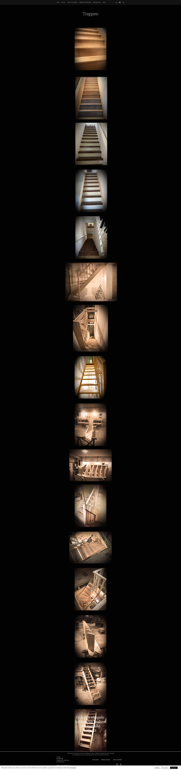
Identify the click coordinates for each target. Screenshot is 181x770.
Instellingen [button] (157, 767)
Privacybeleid (73, 767)
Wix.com (68, 765)
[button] (123, 2)
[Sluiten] (179, 768)
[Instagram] (117, 764)
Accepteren (173, 767)
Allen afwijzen (165, 767)
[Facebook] (120, 764)
